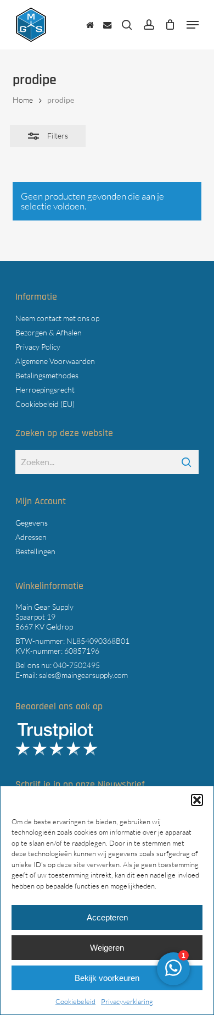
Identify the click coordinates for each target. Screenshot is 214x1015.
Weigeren (107, 947)
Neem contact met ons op (57, 318)
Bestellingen (35, 551)
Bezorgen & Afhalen (48, 332)
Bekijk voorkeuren (107, 978)
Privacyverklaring (127, 1001)
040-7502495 (76, 665)
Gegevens (31, 522)
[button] (197, 800)
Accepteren (107, 917)
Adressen (31, 537)
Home (23, 99)
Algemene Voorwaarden (55, 361)
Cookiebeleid (75, 1001)
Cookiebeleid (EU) (45, 404)
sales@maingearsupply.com (83, 675)
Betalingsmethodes (46, 375)
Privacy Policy (37, 346)
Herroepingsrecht (45, 389)
